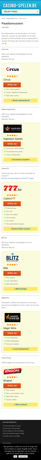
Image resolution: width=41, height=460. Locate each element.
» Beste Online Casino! (20, 229)
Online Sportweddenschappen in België (13, 433)
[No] (38, 452)
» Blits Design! (20, 289)
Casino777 (9, 198)
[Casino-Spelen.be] (20, 8)
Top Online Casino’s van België (11, 436)
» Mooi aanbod (20, 405)
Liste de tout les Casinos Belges (11, 428)
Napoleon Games (13, 138)
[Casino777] (12, 193)
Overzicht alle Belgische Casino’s (12, 426)
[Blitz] (12, 262)
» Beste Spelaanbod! (20, 100)
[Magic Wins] (12, 322)
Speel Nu (12, 85)
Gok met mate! (7, 443)
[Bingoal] (12, 375)
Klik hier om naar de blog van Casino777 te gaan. (18, 178)
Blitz (5, 268)
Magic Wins (9, 328)
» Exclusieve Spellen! (20, 160)
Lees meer (23, 456)
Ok (15, 456)
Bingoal (7, 380)
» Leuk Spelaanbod (20, 349)
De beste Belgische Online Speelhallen (13, 431)
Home (3, 18)
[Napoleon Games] (12, 133)
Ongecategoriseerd (11, 18)
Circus (6, 79)
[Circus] (12, 74)
